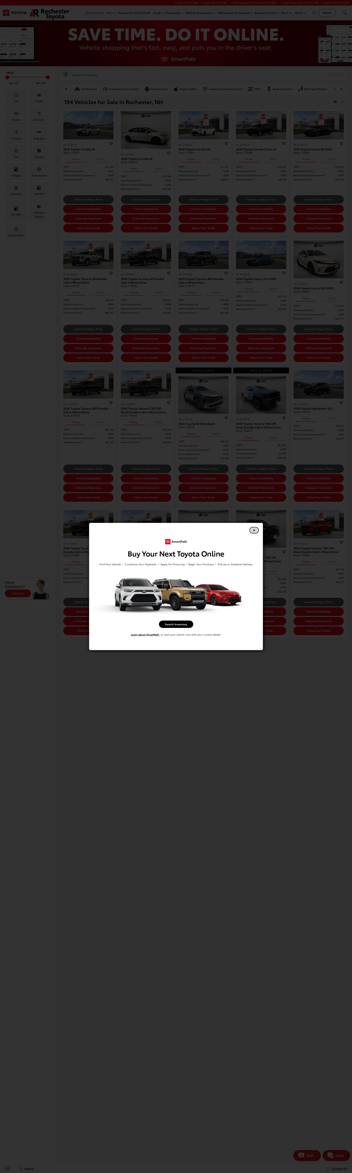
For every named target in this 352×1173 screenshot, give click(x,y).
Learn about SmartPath (145, 634)
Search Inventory (176, 624)
